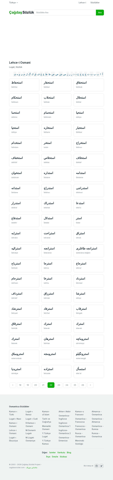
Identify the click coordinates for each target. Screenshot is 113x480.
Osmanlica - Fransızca (81, 420)
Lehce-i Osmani (13, 431)
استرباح (16, 263)
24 (67, 385)
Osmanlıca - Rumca (97, 427)
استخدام (16, 142)
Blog (69, 452)
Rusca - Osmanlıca (80, 434)
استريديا (16, 369)
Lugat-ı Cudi (32, 419)
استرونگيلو (82, 354)
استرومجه (50, 354)
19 (28, 385)
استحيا (80, 112)
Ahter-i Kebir (65, 411)
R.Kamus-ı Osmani (30, 424)
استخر (48, 142)
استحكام (16, 97)
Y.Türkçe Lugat (46, 434)
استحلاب (49, 97)
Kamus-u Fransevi (79, 413)
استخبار (80, 127)
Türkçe (12, 2)
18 (20, 385)
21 (43, 385)
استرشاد (16, 308)
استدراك (49, 203)
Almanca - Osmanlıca (97, 413)
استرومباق (17, 354)
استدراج (49, 188)
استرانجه (49, 248)
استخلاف (81, 158)
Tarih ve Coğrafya (46, 420)
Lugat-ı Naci (15, 419)
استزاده (48, 369)
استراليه (16, 248)
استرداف (16, 293)
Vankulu (61, 452)
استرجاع (81, 263)
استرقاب (81, 308)
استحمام (49, 112)
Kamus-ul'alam (46, 413)
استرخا (48, 278)
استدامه (81, 173)
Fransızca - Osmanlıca (80, 427)
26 (82, 385)
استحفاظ (16, 82)
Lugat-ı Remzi (29, 413)
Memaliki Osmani (46, 427)
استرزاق (49, 293)
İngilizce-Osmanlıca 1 (64, 424)
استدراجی (82, 188)
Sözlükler (95, 2)
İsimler (52, 452)
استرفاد (48, 308)
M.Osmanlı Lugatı (31, 431)
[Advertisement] (56, 38)
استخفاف (17, 158)
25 (75, 385)
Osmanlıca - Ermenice (64, 439)
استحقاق (81, 82)
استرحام (16, 278)
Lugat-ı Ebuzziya (13, 439)
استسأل (81, 369)
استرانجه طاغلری (86, 248)
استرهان (49, 338)
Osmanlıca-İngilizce (64, 417)
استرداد (80, 278)
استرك (48, 323)
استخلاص (49, 158)
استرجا (48, 263)
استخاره (49, 127)
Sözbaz (63, 456)
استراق (80, 233)
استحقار (49, 82)
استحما (15, 112)
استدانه (15, 188)
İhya (48, 456)
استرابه (15, 233)
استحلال (81, 97)
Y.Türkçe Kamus (46, 442)
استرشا (80, 293)
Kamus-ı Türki (13, 413)
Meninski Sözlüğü (79, 442)
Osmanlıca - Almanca (97, 420)
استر (79, 218)
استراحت (49, 233)
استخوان (16, 173)
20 (35, 385)
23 (59, 385)
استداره (48, 173)
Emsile (55, 456)
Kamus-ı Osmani (13, 424)
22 (51, 385)
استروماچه (82, 338)
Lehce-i (82, 2)
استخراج (81, 142)
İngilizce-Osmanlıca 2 (65, 431)
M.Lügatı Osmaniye (30, 439)
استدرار (16, 203)
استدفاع (16, 218)
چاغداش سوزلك (31, 467)
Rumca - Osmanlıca (97, 434)
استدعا (80, 203)
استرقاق (16, 323)
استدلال (48, 218)
